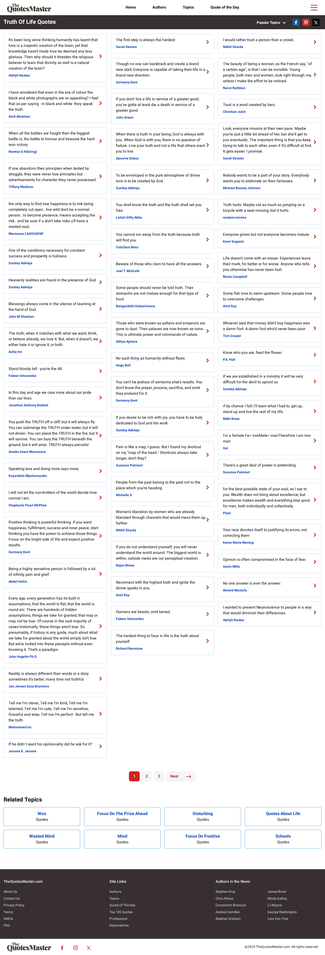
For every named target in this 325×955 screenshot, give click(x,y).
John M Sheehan (21, 316)
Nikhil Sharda (126, 530)
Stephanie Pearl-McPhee (28, 505)
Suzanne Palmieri (129, 465)
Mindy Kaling (277, 898)
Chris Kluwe (224, 898)
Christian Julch (234, 111)
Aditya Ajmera (126, 341)
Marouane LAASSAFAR (26, 233)
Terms (8, 912)
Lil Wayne (274, 905)
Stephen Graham (228, 918)
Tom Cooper (232, 335)
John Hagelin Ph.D (23, 656)
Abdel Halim (18, 581)
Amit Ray (122, 595)
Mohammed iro (20, 727)
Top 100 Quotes (121, 912)
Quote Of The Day (122, 905)
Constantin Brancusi (231, 905)
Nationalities (119, 925)
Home (131, 7)
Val (225, 448)
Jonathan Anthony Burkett (28, 405)
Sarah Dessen (126, 46)
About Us (10, 891)
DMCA (8, 918)
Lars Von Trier (277, 918)
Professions (118, 918)
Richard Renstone (129, 648)
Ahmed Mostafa (235, 590)
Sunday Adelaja (20, 263)
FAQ (7, 925)
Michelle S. (124, 495)
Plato (227, 513)
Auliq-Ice (15, 351)
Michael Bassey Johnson (242, 188)
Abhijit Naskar (19, 75)
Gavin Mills (231, 566)
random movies (234, 217)
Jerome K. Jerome (22, 751)
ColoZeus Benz (127, 247)
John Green (124, 117)
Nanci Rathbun (234, 88)
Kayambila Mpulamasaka (28, 475)
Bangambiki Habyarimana (135, 306)
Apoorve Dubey (127, 158)
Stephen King (225, 891)
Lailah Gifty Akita (129, 217)
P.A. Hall (229, 359)
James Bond (276, 891)
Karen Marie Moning (238, 542)
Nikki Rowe (231, 418)
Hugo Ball (123, 365)
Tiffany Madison (21, 186)
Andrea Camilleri (228, 912)
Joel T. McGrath (128, 271)
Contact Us (12, 898)
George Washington (282, 912)
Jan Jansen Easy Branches (29, 686)
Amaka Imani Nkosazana (27, 451)
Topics (188, 7)
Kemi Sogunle (233, 241)
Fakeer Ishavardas (22, 375)
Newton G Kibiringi (23, 151)
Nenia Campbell (235, 276)
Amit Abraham (19, 116)
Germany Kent (19, 552)
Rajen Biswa (125, 565)
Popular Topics (269, 22)
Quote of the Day (225, 7)
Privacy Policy (14, 905)
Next (174, 776)
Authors (159, 7)
